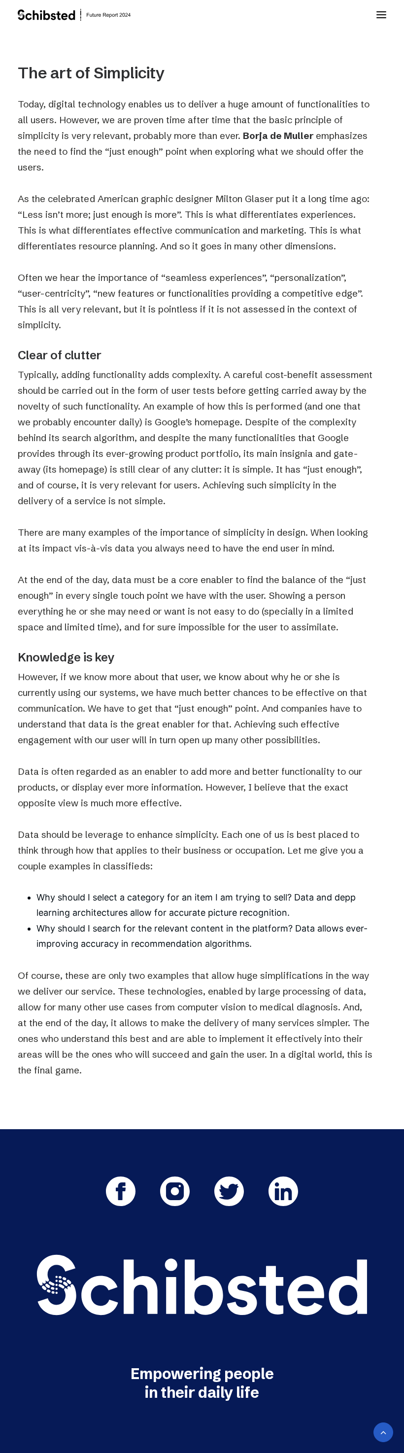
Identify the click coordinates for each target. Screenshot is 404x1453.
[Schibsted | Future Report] (84, 15)
